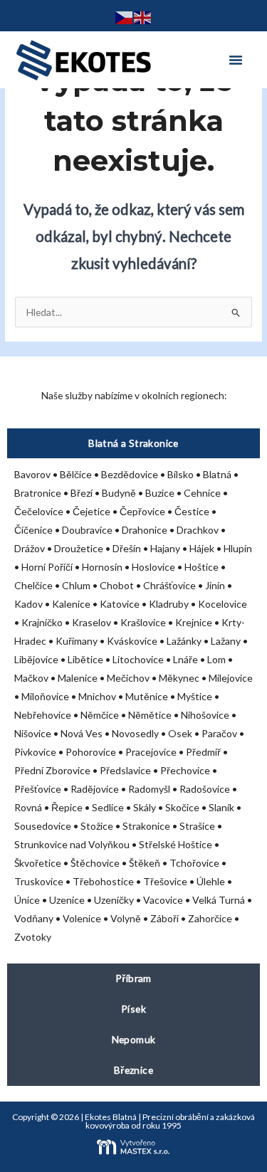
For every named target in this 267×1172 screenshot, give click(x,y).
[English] (143, 16)
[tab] (133, 443)
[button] (235, 59)
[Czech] (124, 16)
